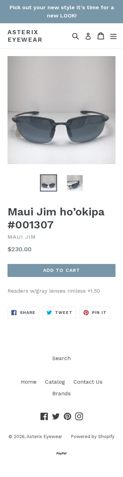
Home (29, 382)
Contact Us (87, 382)
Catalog (55, 382)
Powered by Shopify (92, 436)
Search (61, 358)
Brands (61, 393)
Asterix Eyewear (25, 35)
